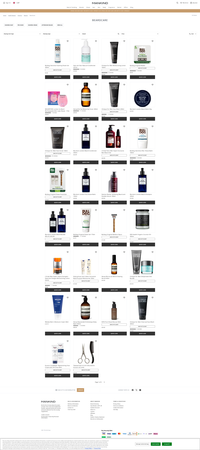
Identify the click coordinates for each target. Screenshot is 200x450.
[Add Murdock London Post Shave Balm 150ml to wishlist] (96, 170)
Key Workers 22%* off (96, 406)
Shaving (20, 15)
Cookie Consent (45, 414)
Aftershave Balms (47, 25)
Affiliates (92, 413)
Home (4, 15)
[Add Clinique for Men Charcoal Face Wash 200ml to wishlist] (152, 297)
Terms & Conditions (118, 406)
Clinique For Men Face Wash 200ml (113, 109)
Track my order (72, 409)
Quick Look (57, 77)
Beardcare (100, 20)
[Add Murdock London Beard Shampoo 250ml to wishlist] (152, 170)
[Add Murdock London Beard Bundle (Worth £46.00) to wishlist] (68, 210)
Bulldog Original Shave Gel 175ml (84, 234)
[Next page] (104, 382)
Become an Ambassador (96, 419)
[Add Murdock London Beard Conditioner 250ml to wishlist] (96, 126)
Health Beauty (12, 15)
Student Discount (95, 407)
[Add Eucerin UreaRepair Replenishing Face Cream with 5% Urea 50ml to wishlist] (68, 341)
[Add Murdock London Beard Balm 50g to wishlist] (152, 85)
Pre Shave (20, 25)
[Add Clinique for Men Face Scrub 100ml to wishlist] (68, 126)
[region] (100, 444)
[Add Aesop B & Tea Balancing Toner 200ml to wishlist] (96, 85)
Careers (92, 411)
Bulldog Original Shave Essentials (56, 194)
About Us (92, 409)
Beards (26, 15)
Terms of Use (97, 448)
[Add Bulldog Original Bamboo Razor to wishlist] (124, 210)
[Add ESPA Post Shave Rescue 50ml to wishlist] (124, 297)
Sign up (80, 390)
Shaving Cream (32, 25)
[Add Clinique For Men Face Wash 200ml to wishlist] (124, 85)
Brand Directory (94, 404)
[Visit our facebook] (133, 390)
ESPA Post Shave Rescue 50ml (111, 322)
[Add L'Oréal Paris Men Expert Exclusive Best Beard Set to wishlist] (124, 126)
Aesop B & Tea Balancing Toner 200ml (85, 109)
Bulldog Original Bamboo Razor (112, 234)
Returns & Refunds (73, 406)
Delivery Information (73, 404)
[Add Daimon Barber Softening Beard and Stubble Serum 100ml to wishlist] (124, 170)
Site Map (115, 409)
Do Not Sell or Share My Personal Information (50, 417)
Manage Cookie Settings (142, 444)
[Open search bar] (177, 3)
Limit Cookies (155, 444)
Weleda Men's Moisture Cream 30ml (57, 322)
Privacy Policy (116, 404)
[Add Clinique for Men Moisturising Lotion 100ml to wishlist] (124, 41)
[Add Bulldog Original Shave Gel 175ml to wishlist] (96, 210)
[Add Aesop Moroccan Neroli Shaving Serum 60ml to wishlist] (124, 252)
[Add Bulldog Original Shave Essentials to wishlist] (68, 170)
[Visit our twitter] (136, 390)
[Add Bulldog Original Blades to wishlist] (152, 41)
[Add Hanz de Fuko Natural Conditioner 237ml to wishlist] (96, 41)
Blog (91, 415)
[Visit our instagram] (140, 390)
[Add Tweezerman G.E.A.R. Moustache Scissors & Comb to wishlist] (96, 341)
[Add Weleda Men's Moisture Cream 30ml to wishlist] (68, 297)
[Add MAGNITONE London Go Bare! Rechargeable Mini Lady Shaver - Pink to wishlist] (68, 85)
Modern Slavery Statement (97, 417)
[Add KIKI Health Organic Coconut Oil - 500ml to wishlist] (152, 210)
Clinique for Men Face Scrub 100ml (56, 151)
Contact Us (70, 407)
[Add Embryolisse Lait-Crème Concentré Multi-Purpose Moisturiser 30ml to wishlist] (96, 252)
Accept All (166, 444)
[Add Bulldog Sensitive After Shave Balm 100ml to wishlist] (152, 126)
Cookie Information (118, 407)
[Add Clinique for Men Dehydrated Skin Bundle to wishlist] (152, 252)
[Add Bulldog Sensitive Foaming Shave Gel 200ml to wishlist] (68, 41)
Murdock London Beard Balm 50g (141, 109)
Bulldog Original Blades (137, 65)
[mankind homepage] (100, 3)
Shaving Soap (9, 25)
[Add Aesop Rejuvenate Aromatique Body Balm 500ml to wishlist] (96, 297)
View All (59, 25)
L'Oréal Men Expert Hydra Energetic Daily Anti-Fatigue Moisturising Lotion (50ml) (57, 278)
